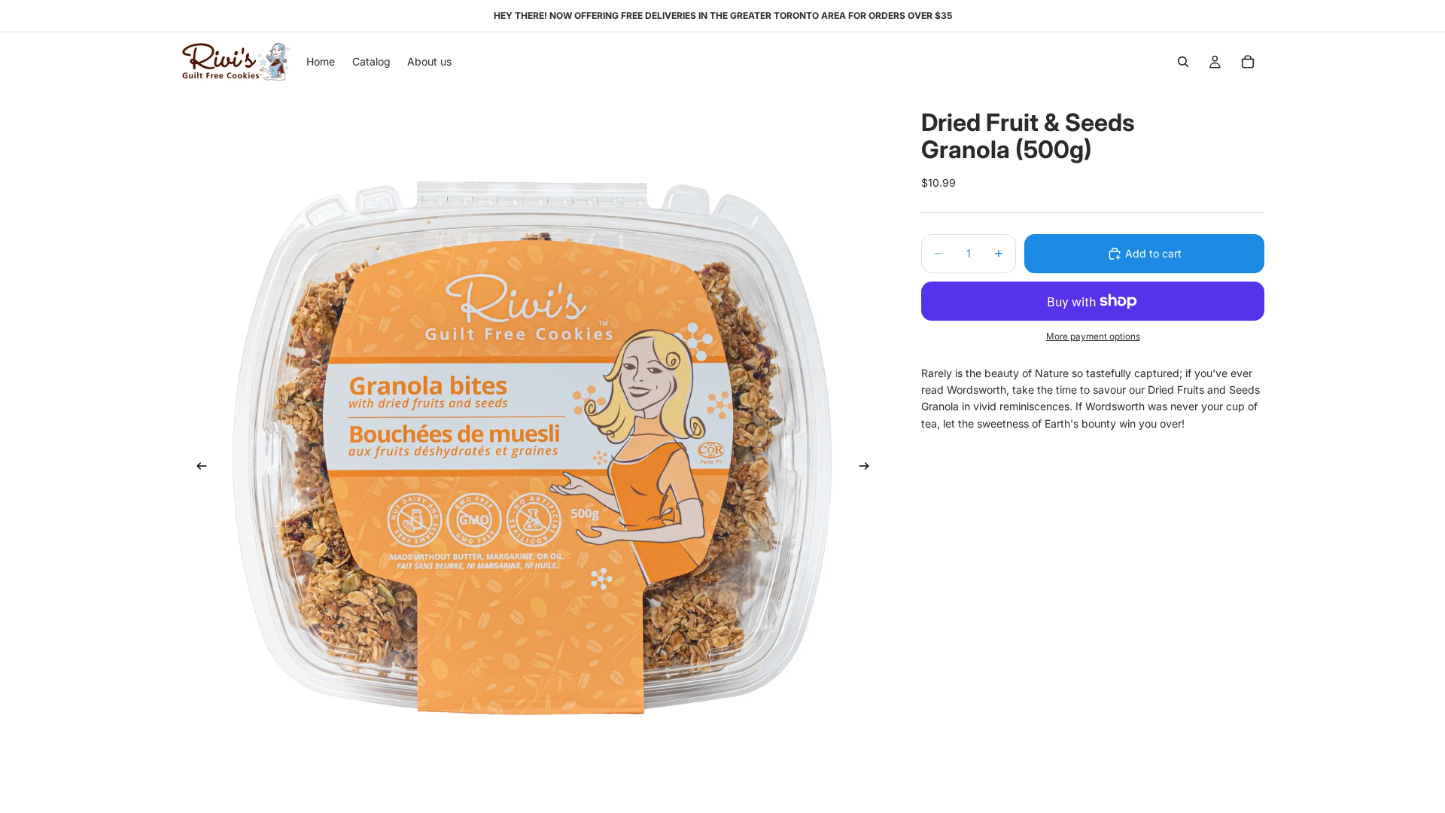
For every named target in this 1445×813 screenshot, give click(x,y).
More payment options (1093, 336)
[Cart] (1247, 61)
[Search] (1183, 61)
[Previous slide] (197, 468)
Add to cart (1153, 253)
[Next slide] (868, 468)
